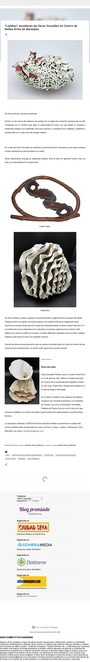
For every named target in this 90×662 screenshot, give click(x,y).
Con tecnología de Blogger (46, 627)
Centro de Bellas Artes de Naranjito (27, 455)
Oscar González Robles (66, 455)
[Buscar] (9, 3)
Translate (35, 501)
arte (7, 455)
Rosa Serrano (33, 459)
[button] (6, 34)
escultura (49, 455)
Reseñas (21, 459)
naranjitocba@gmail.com (33, 431)
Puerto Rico (11, 459)
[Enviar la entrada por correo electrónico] (6, 453)
